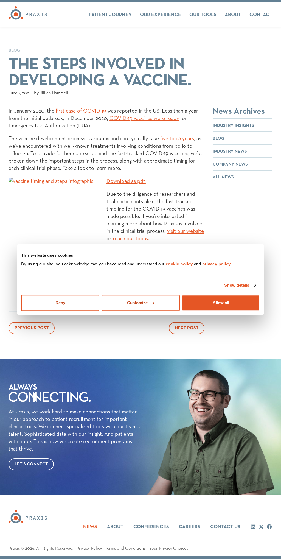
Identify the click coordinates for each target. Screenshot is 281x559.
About (115, 526)
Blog (14, 50)
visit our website (185, 231)
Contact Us (225, 526)
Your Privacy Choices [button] (168, 548)
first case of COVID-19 (81, 111)
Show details (236, 285)
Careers (189, 526)
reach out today (130, 238)
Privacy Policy (89, 548)
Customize (137, 302)
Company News (230, 164)
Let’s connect (31, 464)
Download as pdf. (126, 181)
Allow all (221, 302)
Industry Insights (233, 126)
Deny (60, 302)
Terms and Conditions (125, 548)
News (90, 526)
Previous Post (32, 328)
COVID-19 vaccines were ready (144, 118)
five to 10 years (177, 138)
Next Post (186, 328)
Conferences (151, 526)
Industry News (230, 151)
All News (223, 177)
